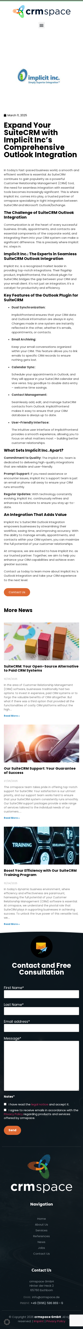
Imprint (39, 1321)
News (41, 1242)
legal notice (39, 1104)
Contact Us (17, 592)
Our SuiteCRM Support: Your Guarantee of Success (40, 770)
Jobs (41, 1248)
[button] (41, 25)
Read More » (12, 715)
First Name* (14, 987)
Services (41, 1230)
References (41, 1236)
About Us (41, 1224)
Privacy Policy (13, 1114)
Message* (12, 1038)
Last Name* (14, 1004)
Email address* (17, 1021)
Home (41, 1219)
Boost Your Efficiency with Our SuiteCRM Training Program (40, 872)
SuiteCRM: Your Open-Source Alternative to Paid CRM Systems (41, 668)
